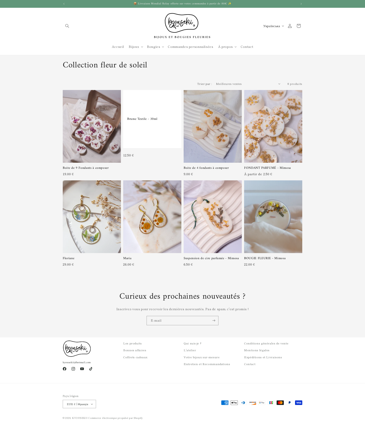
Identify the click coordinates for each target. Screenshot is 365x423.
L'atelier (190, 350)
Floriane (68, 258)
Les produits (132, 343)
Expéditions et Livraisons (263, 357)
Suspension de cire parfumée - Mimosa (211, 258)
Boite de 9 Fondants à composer (86, 168)
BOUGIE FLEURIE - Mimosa (265, 258)
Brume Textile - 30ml (142, 119)
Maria (127, 258)
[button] (67, 25)
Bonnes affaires (134, 350)
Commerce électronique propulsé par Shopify (115, 417)
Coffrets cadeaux (135, 357)
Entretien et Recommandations (207, 364)
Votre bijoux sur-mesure (202, 357)
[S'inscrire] (213, 320)
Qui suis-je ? (192, 343)
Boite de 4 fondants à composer (206, 168)
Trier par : (204, 84)
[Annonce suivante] (301, 4)
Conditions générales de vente (266, 343)
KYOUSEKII (80, 417)
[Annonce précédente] (64, 4)
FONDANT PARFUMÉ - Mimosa (267, 168)
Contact (249, 364)
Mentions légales (257, 350)
